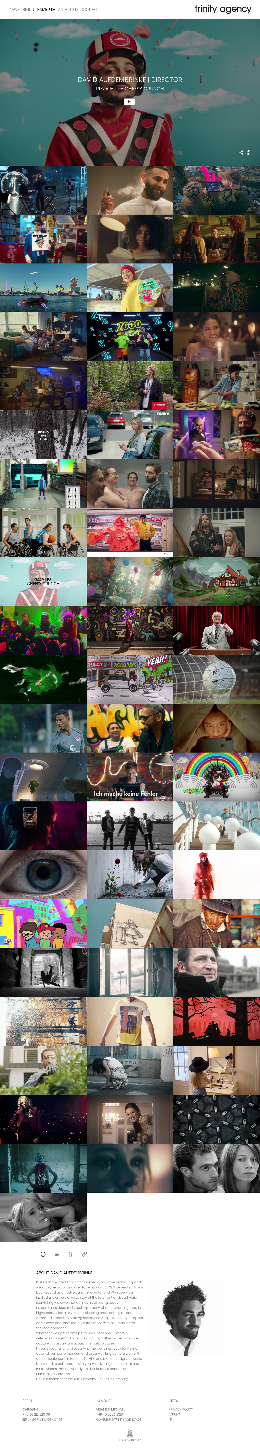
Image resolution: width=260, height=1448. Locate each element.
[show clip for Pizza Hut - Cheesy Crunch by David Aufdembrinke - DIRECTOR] (130, 92)
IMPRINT (174, 1414)
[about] (43, 1255)
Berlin (28, 9)
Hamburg (46, 9)
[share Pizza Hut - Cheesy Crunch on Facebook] (248, 155)
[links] (84, 1255)
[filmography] (57, 1255)
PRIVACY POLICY (181, 1409)
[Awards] (71, 1255)
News (15, 9)
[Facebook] (172, 1419)
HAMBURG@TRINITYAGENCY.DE (119, 1419)
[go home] (222, 9)
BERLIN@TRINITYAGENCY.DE (42, 1419)
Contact (90, 9)
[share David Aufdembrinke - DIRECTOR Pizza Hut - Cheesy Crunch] (241, 153)
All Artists (68, 9)
